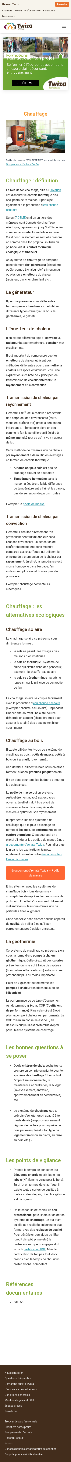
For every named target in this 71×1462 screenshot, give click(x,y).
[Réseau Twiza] (20, 26)
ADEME (21, 217)
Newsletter (11, 1411)
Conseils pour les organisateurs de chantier (30, 1448)
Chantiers (7, 10)
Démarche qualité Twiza (19, 1383)
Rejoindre (62, 4)
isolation (55, 190)
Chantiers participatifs (18, 1427)
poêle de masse (33, 504)
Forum (18, 10)
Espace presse (13, 1405)
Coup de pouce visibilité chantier (24, 1454)
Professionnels (32, 10)
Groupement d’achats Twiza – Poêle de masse (35, 873)
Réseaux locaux (14, 1437)
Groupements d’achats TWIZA (22, 164)
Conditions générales (17, 1394)
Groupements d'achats (18, 1432)
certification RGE (35, 1249)
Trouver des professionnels (21, 1421)
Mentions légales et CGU (19, 1400)
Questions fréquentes (18, 1378)
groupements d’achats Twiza (25, 844)
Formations (49, 10)
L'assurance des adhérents (21, 1389)
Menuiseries (8, 16)
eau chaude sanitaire (46, 703)
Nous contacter (14, 1372)
